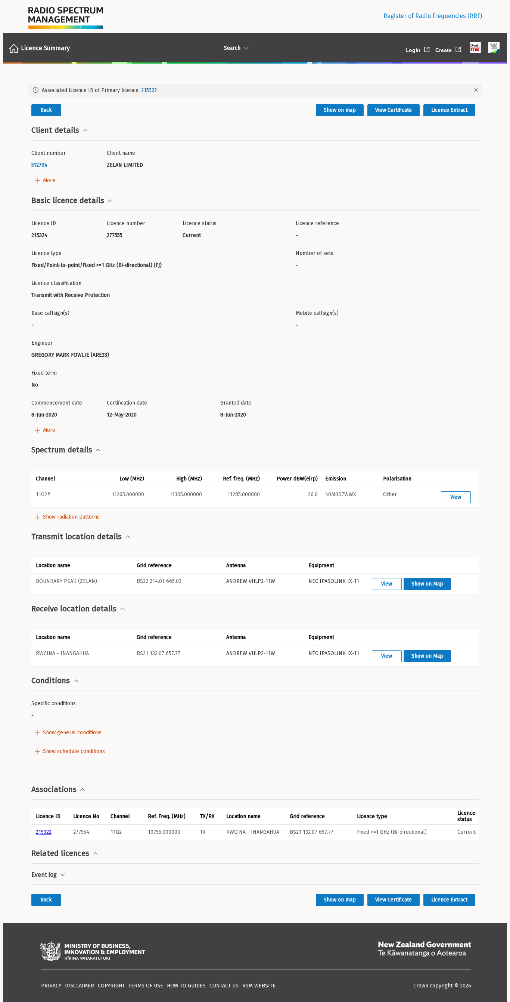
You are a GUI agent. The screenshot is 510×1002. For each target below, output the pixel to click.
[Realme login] (475, 48)
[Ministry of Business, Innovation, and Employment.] (92, 951)
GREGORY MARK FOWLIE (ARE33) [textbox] (70, 355)
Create (448, 48)
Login (418, 48)
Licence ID (43, 223)
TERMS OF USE (145, 986)
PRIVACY (51, 986)
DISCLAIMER (79, 986)
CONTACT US (224, 986)
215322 (149, 90)
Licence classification (56, 283)
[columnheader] (50, 816)
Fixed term (44, 373)
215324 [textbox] (39, 235)
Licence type (46, 253)
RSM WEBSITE (259, 986)
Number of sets (314, 253)
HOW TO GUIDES (186, 986)
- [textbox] (297, 235)
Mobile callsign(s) (317, 313)
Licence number (126, 223)
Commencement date (56, 403)
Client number (48, 153)
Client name (121, 153)
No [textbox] (34, 385)
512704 (39, 165)
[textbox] (66, 165)
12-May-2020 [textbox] (122, 415)
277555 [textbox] (114, 235)
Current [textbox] (192, 235)
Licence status (200, 223)
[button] (60, 478)
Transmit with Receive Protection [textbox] (70, 295)
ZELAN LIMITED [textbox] (125, 165)
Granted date (235, 403)
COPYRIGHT (111, 986)
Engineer (42, 343)
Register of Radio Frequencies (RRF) (432, 15)
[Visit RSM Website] (65, 16)
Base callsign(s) (50, 313)
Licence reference (317, 223)
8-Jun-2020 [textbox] (44, 415)
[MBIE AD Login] (494, 48)
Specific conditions (53, 703)
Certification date (127, 403)
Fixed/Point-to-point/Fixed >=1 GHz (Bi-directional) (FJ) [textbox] (96, 265)
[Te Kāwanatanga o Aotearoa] (424, 951)
